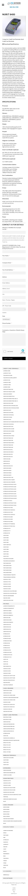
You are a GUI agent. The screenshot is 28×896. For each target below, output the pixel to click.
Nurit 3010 (6, 764)
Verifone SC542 (7, 624)
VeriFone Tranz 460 (8, 447)
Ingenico (5, 842)
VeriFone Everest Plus (8, 396)
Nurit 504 (5, 735)
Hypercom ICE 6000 (8, 516)
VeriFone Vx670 (7, 410)
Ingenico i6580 (7, 785)
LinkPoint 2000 (7, 384)
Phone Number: (7, 323)
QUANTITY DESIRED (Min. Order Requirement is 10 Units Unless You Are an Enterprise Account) (13, 247)
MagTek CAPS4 (6, 598)
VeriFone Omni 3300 (8, 403)
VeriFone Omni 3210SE (8, 428)
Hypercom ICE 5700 (8, 512)
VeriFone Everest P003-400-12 (10, 398)
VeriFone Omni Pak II (8, 452)
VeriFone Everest (7, 394)
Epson (4, 832)
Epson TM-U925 (7, 745)
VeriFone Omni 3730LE (8, 435)
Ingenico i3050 (7, 673)
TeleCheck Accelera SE (9, 560)
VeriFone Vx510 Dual (8, 424)
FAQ (14, 891)
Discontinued (8, 878)
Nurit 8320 (6, 547)
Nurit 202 (5, 664)
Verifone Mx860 (7, 472)
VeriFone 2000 (6, 458)
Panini (4, 851)
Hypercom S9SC (7, 638)
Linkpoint (5, 844)
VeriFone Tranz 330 (8, 438)
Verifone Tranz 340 (8, 389)
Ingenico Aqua (7, 586)
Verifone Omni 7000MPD (9, 482)
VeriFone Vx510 (7, 419)
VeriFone (5, 865)
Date (3, 316)
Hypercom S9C (6, 636)
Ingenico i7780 (7, 579)
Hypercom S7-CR (7, 657)
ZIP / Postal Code (6, 305)
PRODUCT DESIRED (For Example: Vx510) (11, 228)
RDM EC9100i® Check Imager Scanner (12, 821)
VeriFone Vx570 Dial (8, 412)
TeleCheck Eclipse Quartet (10, 377)
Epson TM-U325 (7, 747)
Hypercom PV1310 (7, 654)
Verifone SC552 (7, 629)
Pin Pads (6, 603)
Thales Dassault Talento (9, 574)
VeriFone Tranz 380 (8, 440)
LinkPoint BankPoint (8, 608)
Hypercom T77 (6, 530)
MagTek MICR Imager (8, 818)
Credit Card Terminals (10, 368)
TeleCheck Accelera (8, 558)
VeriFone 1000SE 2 (7, 613)
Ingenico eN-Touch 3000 (9, 787)
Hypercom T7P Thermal (9, 523)
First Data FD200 (7, 567)
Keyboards (7, 768)
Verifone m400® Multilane (10, 799)
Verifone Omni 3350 (8, 600)
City (3, 294)
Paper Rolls (6, 874)
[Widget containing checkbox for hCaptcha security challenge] (14, 351)
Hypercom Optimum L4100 (9, 486)
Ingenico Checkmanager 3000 (10, 697)
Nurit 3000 (6, 540)
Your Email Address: (8, 270)
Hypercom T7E (6, 528)
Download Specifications (11, 44)
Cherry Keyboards (8, 830)
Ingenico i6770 (7, 780)
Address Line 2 (6, 288)
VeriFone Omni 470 (8, 465)
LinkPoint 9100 (7, 373)
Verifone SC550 (7, 631)
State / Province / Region (8, 300)
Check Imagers (8, 804)
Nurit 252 (5, 661)
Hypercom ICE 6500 (8, 519)
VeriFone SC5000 (7, 620)
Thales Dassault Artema (9, 577)
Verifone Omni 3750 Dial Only (10, 405)
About (14, 889)
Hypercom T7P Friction (9, 526)
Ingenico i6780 (7, 783)
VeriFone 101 (6, 463)
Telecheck (6, 858)
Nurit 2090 (6, 762)
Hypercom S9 (6, 633)
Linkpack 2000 (6, 370)
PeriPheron (6, 853)
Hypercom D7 (6, 647)
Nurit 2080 (6, 549)
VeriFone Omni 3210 (8, 426)
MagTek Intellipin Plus (9, 680)
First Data (5, 835)
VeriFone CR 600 (7, 692)
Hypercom (6, 839)
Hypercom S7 (6, 645)
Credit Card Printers (10, 714)
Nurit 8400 (6, 537)
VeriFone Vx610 (7, 433)
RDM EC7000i (6, 814)
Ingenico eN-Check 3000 (9, 695)
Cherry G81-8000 (7, 775)
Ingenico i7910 (7, 581)
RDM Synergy (6, 816)
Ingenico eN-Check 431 (9, 706)
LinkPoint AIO (6, 380)
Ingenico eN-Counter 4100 (10, 593)
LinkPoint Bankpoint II (9, 606)
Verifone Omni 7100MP (9, 479)
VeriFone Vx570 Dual (8, 414)
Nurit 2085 (6, 542)
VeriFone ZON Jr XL (8, 449)
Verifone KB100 (7, 770)
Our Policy (14, 893)
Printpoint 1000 (7, 719)
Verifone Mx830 (7, 468)
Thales (5, 860)
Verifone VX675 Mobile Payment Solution (13, 421)
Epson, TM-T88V (7, 752)
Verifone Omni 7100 (8, 477)
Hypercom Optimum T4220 (9, 505)
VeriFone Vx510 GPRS (8, 757)
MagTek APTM (6, 682)
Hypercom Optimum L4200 (9, 491)
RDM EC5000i (6, 807)
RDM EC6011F (6, 811)
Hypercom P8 (6, 733)
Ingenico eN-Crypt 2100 (9, 675)
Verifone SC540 (7, 626)
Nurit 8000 (6, 760)
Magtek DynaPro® (8, 684)
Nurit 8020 (6, 535)
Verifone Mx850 (7, 470)
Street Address (6, 283)
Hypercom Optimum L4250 (9, 493)
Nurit (4, 849)
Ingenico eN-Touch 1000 (9, 790)
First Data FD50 (7, 563)
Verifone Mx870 (7, 475)
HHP (4, 837)
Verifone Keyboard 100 (9, 772)
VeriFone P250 (6, 721)
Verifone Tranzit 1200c (9, 391)
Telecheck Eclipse (7, 375)
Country (4, 312)
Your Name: (6, 255)
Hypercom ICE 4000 (8, 521)
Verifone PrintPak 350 (8, 728)
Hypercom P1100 (7, 652)
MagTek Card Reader (8, 595)
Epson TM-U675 (7, 749)
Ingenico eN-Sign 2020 (8, 792)
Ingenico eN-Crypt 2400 (9, 677)
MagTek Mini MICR (7, 711)
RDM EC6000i (6, 809)
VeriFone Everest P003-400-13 (10, 401)
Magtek (5, 846)
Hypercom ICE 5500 (8, 507)
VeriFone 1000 (6, 617)
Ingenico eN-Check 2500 (9, 699)
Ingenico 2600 (6, 702)
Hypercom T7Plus (7, 500)
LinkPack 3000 (6, 387)
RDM (4, 856)
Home (14, 888)
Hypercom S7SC (7, 650)
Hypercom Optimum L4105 (9, 489)
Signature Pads (8, 778)
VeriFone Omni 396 (8, 454)
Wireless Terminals (9, 755)
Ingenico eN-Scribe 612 (9, 738)
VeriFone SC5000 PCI (8, 622)
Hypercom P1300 (7, 640)
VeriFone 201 (6, 461)
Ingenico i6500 (7, 588)
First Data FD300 (7, 570)
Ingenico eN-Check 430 (9, 704)
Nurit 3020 (6, 551)
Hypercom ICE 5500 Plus (9, 509)
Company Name (7, 262)
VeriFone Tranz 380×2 (8, 442)
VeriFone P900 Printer (8, 724)
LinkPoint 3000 (7, 382)
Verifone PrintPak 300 (8, 726)
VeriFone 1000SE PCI (8, 615)
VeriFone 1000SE (7, 610)
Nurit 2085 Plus (7, 544)
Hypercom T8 (6, 533)
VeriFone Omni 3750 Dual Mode (11, 407)
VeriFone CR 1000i (7, 690)
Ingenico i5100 (7, 584)
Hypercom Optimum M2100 (10, 496)
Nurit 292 (5, 659)
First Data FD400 (7, 572)
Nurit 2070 (6, 556)
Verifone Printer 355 (8, 731)
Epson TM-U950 (7, 742)
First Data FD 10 (7, 666)
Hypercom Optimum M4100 (10, 498)
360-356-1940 (14, 7)
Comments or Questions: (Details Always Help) (13, 330)
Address (4, 277)
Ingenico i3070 (7, 671)
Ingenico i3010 (7, 668)
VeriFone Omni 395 (8, 456)
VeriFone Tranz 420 (8, 445)
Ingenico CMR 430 (7, 709)
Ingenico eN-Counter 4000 (10, 591)
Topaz (4, 863)
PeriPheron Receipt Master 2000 (11, 740)
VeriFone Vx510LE (7, 417)
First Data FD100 (7, 565)
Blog (4, 801)
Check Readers (8, 688)
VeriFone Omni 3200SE (8, 431)
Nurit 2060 (6, 554)
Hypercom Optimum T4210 (9, 484)
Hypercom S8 (6, 643)
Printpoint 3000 (7, 717)
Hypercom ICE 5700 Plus (9, 514)
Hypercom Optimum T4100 (9, 503)
